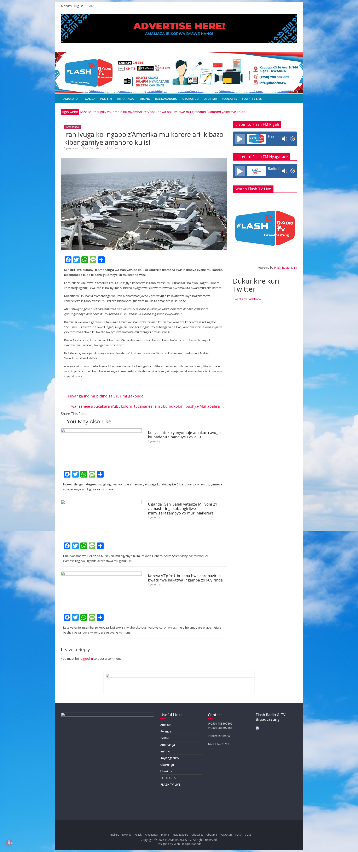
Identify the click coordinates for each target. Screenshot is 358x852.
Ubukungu (190, 99)
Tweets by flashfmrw (247, 299)
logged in (86, 658)
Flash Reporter (91, 148)
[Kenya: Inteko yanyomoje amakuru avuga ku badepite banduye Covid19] (101, 431)
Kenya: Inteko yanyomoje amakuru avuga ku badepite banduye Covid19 (184, 435)
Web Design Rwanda (188, 844)
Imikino (144, 99)
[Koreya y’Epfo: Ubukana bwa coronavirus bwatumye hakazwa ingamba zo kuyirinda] (101, 574)
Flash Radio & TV (285, 267)
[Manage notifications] (9, 843)
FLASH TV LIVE (252, 99)
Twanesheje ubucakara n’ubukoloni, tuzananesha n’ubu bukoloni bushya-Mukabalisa (147, 406)
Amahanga (125, 99)
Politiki (106, 99)
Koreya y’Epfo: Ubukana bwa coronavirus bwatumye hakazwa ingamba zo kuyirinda (185, 578)
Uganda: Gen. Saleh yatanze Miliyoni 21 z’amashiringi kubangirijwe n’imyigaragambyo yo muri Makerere (182, 509)
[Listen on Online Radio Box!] (292, 138)
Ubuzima (210, 99)
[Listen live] (240, 139)
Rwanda (89, 99)
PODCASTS (229, 99)
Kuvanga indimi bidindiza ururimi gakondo (103, 396)
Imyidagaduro (166, 99)
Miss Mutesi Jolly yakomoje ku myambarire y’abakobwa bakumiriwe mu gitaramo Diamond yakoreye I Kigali (163, 112)
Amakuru (70, 99)
